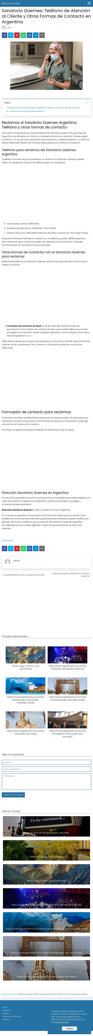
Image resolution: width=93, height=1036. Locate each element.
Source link (7, 540)
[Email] (42, 35)
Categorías (7, 1010)
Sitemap (5, 1013)
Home (4, 1007)
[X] (10, 35)
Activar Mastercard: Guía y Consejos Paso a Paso (24, 575)
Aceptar (69, 1028)
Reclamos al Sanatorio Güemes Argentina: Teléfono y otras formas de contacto (44, 107)
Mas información (62, 1022)
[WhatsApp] (23, 35)
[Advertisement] (46, 193)
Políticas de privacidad (11, 1016)
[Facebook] (4, 35)
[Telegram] (35, 35)
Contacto (6, 1019)
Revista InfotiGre (11, 3)
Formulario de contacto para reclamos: (26, 111)
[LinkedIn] (29, 35)
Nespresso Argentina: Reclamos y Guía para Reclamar (70, 574)
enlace (27, 335)
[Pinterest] (17, 35)
